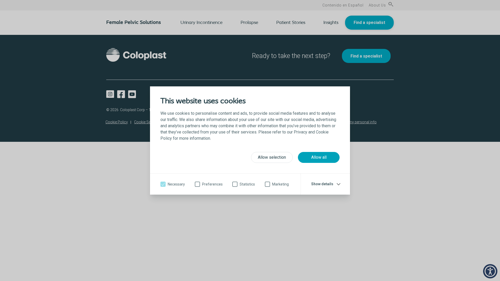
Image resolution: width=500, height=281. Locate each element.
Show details (322, 184)
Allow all (319, 157)
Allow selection (272, 157)
